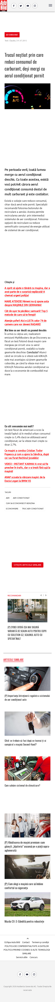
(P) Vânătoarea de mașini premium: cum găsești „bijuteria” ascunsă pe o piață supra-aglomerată (27, 846)
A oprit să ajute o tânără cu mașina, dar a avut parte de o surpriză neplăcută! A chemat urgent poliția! (27, 292)
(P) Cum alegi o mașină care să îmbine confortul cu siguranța (24, 886)
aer (7, 498)
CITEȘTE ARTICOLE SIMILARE (27, 565)
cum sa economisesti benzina (20, 503)
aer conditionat (21, 498)
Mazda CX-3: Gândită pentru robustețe (24, 921)
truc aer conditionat (33, 509)
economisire (12, 509)
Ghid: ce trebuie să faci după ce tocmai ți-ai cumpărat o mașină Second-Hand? (25, 742)
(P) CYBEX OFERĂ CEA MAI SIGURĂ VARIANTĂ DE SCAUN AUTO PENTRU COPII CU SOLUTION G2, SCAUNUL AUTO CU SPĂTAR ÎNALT (27, 633)
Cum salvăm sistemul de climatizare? (22, 785)
